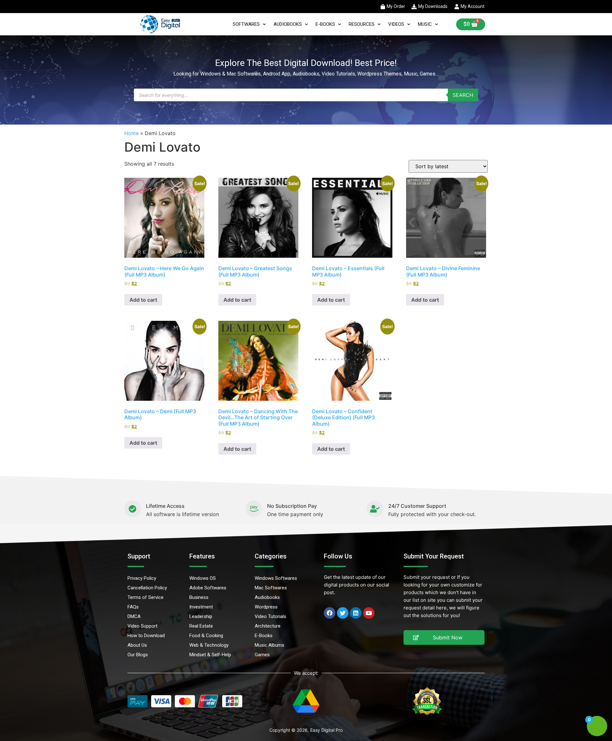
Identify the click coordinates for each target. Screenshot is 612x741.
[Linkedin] (355, 613)
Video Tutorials (270, 616)
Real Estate (201, 626)
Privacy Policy (141, 578)
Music (425, 24)
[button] (444, 637)
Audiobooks (287, 24)
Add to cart (143, 300)
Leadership (200, 616)
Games (262, 655)
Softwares (246, 24)
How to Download (146, 635)
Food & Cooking (206, 635)
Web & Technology (209, 645)
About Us (137, 645)
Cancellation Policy (147, 588)
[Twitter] (342, 613)
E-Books (325, 24)
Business (198, 597)
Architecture (267, 626)
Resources (362, 24)
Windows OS (202, 578)
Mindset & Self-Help (210, 655)
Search (463, 95)
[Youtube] (369, 613)
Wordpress (266, 607)
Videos (396, 24)
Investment (201, 607)
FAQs (133, 607)
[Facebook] (329, 613)
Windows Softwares (276, 578)
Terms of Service (145, 597)
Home (131, 133)
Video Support (142, 626)
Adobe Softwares (207, 588)
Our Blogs (137, 655)
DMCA (134, 616)
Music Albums (269, 645)
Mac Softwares (271, 588)
